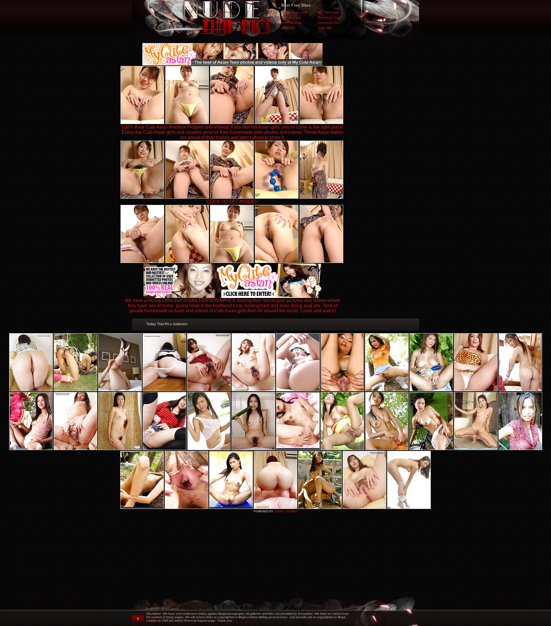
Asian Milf (324, 28)
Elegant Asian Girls (294, 12)
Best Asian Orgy (329, 17)
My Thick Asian (328, 12)
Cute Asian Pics (329, 22)
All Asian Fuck (291, 17)
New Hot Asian (291, 22)
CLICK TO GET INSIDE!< (232, 201)
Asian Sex (288, 28)
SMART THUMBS (285, 511)
